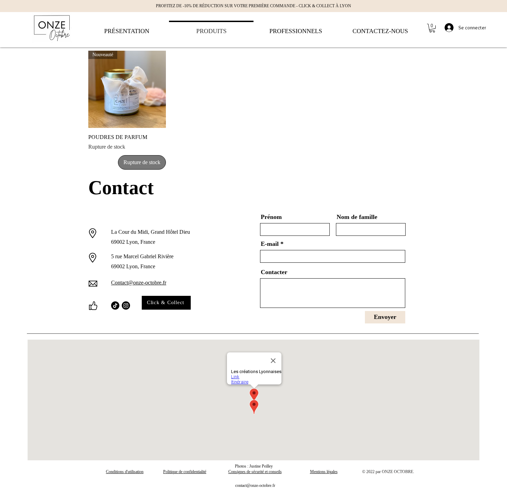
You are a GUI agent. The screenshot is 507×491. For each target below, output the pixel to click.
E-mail (270, 244)
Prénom (271, 217)
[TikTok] (115, 305)
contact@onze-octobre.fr (255, 485)
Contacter (274, 272)
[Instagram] (126, 305)
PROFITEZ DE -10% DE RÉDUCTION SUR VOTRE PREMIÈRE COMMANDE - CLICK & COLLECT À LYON (253, 5)
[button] (432, 28)
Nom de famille (357, 217)
